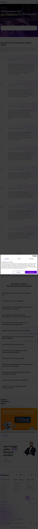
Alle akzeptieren (31, 272)
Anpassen (18, 272)
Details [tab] (19, 258)
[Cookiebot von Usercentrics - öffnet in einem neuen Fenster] (33, 256)
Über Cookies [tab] (31, 258)
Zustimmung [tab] (7, 258)
